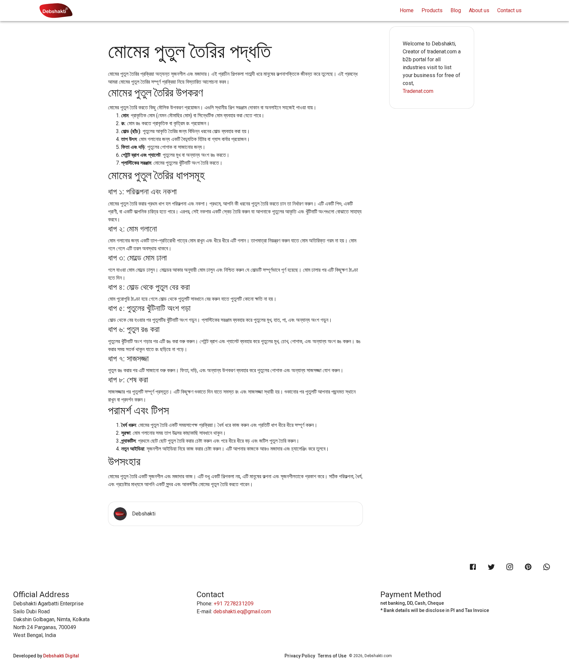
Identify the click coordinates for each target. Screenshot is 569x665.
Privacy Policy (299, 655)
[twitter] (491, 566)
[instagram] (509, 566)
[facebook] (472, 566)
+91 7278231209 (234, 603)
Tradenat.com (418, 91)
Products (432, 10)
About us (479, 10)
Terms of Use (332, 655)
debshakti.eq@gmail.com (242, 611)
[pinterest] (528, 566)
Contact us (509, 10)
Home (407, 10)
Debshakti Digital (61, 655)
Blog (455, 10)
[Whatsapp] (546, 566)
